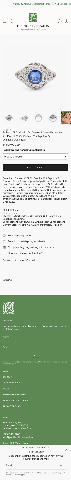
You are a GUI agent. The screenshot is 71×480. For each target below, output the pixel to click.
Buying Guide (8, 280)
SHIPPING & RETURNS (15, 394)
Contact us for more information (20, 260)
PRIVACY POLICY (12, 406)
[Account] (60, 21)
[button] (12, 21)
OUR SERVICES (11, 382)
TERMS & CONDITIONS (16, 400)
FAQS (6, 388)
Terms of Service (13, 475)
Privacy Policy (52, 362)
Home (5, 130)
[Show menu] (4, 21)
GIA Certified (18, 216)
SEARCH (7, 376)
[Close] (66, 450)
